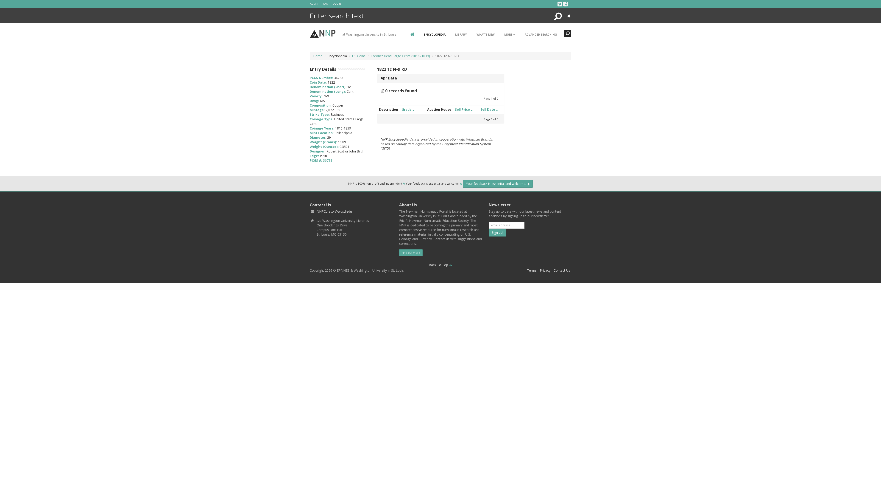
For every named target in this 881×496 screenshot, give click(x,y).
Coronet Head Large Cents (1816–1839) (400, 56)
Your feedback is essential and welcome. (496, 183)
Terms (532, 270)
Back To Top (439, 265)
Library (461, 35)
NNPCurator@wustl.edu (334, 211)
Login (337, 3)
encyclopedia (435, 35)
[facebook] (565, 4)
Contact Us (562, 270)
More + (509, 35)
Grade (407, 109)
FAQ (325, 3)
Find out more (411, 253)
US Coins (358, 56)
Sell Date (488, 109)
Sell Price (463, 109)
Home (317, 56)
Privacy (545, 270)
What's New (486, 35)
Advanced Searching (541, 35)
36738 (327, 160)
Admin (314, 3)
